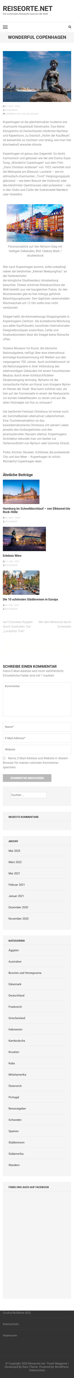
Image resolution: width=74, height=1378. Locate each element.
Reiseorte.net (28, 9)
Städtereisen (16, 1142)
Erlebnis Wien (12, 555)
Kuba (12, 1063)
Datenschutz (11, 1324)
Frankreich (15, 1007)
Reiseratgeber (17, 1108)
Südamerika (16, 1153)
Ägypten (14, 950)
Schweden (15, 1120)
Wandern (14, 1165)
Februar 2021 (17, 884)
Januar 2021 (16, 896)
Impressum (10, 1335)
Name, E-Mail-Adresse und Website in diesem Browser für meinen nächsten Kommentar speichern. (35, 762)
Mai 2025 (14, 851)
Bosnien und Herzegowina (25, 973)
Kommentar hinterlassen (22, 114)
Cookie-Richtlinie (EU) (17, 1313)
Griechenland (17, 1018)
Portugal (14, 1097)
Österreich (15, 1086)
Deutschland (16, 995)
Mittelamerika (17, 1074)
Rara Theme (30, 1367)
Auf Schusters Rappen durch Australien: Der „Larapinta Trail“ (18, 626)
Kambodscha (17, 1040)
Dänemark (15, 984)
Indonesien (15, 1029)
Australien (15, 961)
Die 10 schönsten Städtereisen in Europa (30, 599)
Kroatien (14, 1052)
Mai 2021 (14, 873)
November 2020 (18, 918)
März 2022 (15, 862)
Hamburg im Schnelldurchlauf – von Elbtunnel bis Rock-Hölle (36, 510)
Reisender (11, 110)
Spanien (14, 1131)
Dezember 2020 (18, 907)
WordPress (61, 1367)
